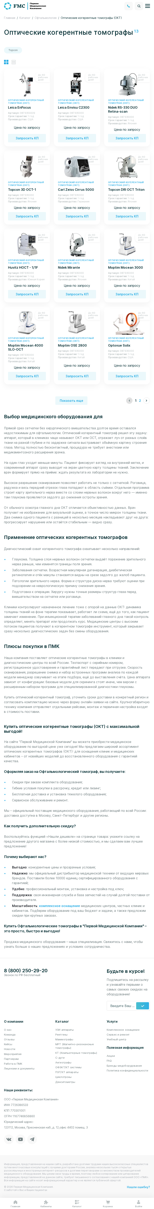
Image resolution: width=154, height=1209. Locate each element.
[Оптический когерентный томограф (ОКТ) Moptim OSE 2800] (77, 322)
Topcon (13, 50)
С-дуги (60, 1057)
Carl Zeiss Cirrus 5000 (76, 186)
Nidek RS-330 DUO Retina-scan (126, 106)
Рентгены (61, 1034)
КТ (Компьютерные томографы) (76, 1052)
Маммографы (64, 1039)
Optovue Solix (126, 342)
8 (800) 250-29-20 (26, 970)
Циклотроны (63, 1076)
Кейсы (8, 1044)
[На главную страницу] (25, 6)
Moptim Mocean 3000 (126, 264)
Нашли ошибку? (138, 1187)
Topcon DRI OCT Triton (126, 186)
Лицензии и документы (19, 1068)
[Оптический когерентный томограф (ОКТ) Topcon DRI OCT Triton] (127, 166)
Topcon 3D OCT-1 (26, 186)
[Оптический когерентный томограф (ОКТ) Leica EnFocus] (27, 84)
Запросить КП (27, 138)
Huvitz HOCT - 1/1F (26, 264)
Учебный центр (116, 1039)
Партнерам (11, 1058)
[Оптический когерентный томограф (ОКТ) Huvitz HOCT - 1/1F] (27, 244)
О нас (7, 1029)
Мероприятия (12, 1054)
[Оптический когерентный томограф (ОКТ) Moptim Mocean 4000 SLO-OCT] (27, 322)
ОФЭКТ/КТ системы (68, 1067)
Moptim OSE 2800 (76, 342)
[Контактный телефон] (128, 6)
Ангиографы (63, 1062)
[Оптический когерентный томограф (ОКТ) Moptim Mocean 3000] (127, 244)
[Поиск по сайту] (139, 6)
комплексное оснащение (59, 906)
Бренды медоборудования (124, 1065)
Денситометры (65, 1082)
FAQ (109, 1060)
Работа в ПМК (13, 1063)
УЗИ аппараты (64, 1029)
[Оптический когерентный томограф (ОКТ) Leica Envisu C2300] (77, 84)
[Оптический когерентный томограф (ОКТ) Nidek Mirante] (77, 244)
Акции (111, 1055)
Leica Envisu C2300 (76, 104)
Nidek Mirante (76, 264)
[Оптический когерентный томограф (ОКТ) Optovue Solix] (127, 322)
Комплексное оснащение (123, 1029)
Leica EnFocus (26, 104)
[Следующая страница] (146, 400)
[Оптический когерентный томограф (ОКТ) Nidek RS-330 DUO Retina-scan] (127, 84)
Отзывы (9, 1039)
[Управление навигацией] (147, 6)
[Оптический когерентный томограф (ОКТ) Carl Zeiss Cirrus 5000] (77, 166)
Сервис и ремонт (118, 1034)
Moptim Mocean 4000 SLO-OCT (26, 344)
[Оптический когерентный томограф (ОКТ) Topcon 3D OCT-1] (27, 166)
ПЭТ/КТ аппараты (67, 1072)
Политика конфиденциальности (127, 1070)
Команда (9, 1034)
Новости (9, 1049)
